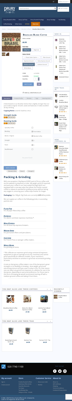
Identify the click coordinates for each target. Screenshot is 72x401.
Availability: (25, 76)
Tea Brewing (61, 19)
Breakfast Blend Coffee (10, 308)
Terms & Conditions (58, 388)
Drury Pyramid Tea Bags (37, 19)
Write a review (26, 38)
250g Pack (27, 50)
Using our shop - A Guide (25, 392)
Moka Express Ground (44, 61)
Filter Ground (46, 57)
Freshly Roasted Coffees (25, 382)
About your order (43, 382)
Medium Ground (28, 64)
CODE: (24, 73)
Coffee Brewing (7, 24)
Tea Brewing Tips (23, 390)
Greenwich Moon (64, 77)
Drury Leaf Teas (23, 19)
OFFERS (27, 24)
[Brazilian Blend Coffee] (11, 42)
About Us (55, 382)
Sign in (3, 382)
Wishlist (40, 385)
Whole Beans (27, 68)
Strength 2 (31, 171)
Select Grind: (26, 54)
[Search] (55, 8)
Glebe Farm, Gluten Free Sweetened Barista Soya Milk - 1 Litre (64, 69)
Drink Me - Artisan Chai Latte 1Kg (62, 41)
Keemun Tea (27, 340)
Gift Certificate (57, 384)
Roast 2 (22, 171)
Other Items (18, 24)
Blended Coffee (12, 171)
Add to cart (28, 84)
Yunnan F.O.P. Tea (44, 340)
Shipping (55, 386)
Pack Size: (25, 47)
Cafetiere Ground (42, 64)
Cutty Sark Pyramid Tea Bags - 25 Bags (63, 117)
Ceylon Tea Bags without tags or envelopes (63, 108)
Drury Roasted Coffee (9, 19)
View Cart (35, 24)
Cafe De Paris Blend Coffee (44, 309)
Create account (5, 385)
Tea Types (21, 388)
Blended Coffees (26, 29)
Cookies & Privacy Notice (60, 390)
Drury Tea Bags (51, 19)
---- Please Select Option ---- (31, 57)
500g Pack (36, 50)
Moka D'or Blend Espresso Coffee (27, 309)
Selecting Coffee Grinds (25, 384)
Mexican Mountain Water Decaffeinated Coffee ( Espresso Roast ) (64, 150)
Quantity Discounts (24, 386)
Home (4, 29)
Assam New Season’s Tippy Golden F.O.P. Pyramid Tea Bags (63, 126)
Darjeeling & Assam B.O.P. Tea (11, 341)
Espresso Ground (29, 61)
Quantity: (25, 79)
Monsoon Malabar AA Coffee (62, 169)
